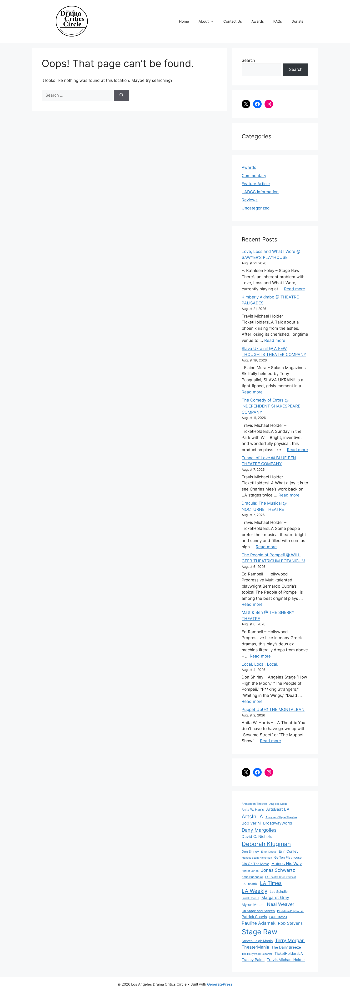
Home (184, 21)
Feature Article (256, 183)
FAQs (277, 21)
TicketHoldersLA (289, 953)
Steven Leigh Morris (257, 941)
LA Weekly (254, 891)
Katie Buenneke (252, 877)
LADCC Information (260, 191)
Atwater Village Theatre (281, 817)
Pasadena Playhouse (290, 911)
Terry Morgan (290, 940)
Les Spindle (279, 891)
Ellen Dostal (268, 851)
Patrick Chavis (254, 916)
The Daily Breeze (286, 947)
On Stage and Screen (258, 911)
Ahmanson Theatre (254, 803)
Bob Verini (251, 823)
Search (248, 60)
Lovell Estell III (250, 898)
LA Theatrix (250, 884)
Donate (297, 21)
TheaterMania (255, 947)
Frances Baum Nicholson (257, 857)
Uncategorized (256, 208)
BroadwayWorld (277, 823)
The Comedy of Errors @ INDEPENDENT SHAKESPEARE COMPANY (271, 406)
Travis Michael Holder (286, 959)
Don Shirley (250, 851)
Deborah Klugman (266, 843)
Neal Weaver (280, 904)
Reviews (250, 200)
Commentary (254, 175)
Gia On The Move (255, 864)
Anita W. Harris (253, 809)
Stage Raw (259, 932)
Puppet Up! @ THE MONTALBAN (273, 709)
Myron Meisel (253, 905)
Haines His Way (286, 863)
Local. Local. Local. (260, 664)
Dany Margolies (259, 830)
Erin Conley (288, 851)
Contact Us (232, 21)
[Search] (121, 95)
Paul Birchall (278, 917)
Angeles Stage (278, 803)
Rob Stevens (290, 923)
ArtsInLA (252, 816)
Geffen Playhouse (288, 857)
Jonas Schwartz (278, 870)
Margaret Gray (275, 897)
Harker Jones (250, 870)
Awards (257, 21)
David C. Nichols (257, 836)
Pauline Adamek (258, 923)
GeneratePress (220, 984)
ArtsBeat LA (277, 809)
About (204, 21)
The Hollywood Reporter (257, 953)
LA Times (271, 883)
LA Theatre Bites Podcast (280, 877)
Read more (294, 289)
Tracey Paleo (253, 959)
